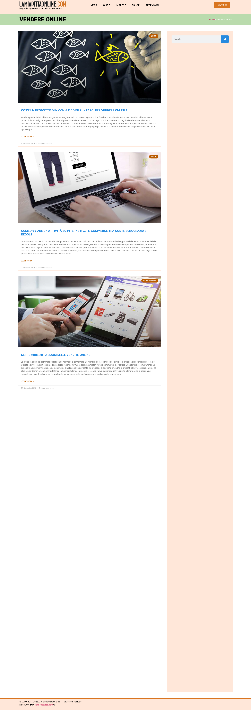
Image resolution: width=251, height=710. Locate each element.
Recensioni (152, 5)
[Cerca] (225, 39)
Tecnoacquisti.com (44, 705)
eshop (136, 5)
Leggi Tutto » (27, 137)
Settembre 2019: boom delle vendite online (55, 355)
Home (212, 19)
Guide (106, 5)
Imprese (121, 5)
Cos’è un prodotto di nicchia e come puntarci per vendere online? (74, 110)
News (93, 5)
